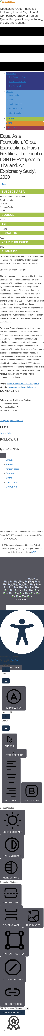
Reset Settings (12, 1013)
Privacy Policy (6, 433)
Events (9, 478)
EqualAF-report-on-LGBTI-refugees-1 (23, 384)
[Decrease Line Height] (6, 728)
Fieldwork (10, 464)
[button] (3, 607)
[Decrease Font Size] (6, 680)
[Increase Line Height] (6, 716)
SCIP (33, 552)
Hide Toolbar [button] (11, 667)
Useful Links (11, 482)
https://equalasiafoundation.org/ (22, 387)
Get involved (11, 487)
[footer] (3, 455)
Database (10, 473)
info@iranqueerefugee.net (11, 421)
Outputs (9, 460)
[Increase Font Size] (6, 669)
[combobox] (22, 581)
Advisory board (12, 469)
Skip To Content (7, 1008)
